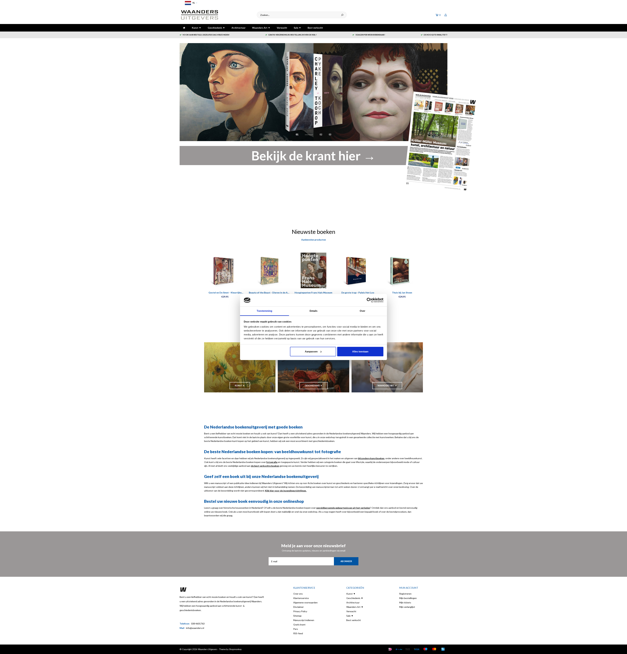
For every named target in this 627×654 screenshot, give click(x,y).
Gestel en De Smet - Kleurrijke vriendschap (225, 292)
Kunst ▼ (196, 27)
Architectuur (239, 27)
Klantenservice (301, 598)
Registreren (405, 593)
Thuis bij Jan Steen (402, 292)
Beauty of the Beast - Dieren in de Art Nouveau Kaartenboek (269, 292)
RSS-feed (298, 633)
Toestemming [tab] (264, 310)
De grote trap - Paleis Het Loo (357, 292)
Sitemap (297, 615)
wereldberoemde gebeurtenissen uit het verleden (343, 507)
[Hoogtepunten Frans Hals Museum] (313, 270)
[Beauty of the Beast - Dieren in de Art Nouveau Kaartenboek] (269, 270)
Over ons (298, 593)
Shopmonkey (235, 649)
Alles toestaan (360, 351)
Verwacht (282, 27)
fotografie (271, 462)
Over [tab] (362, 310)
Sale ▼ (297, 27)
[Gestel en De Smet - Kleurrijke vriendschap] (225, 270)
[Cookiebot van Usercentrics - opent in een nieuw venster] (369, 300)
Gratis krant (299, 624)
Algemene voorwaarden (305, 602)
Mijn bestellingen (408, 598)
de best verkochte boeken (265, 465)
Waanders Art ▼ (261, 27)
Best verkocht (315, 27)
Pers (295, 629)
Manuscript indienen (303, 620)
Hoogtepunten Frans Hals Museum (313, 292)
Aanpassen (311, 351)
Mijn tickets (405, 602)
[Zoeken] (342, 15)
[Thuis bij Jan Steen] (402, 270)
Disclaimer (298, 607)
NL (193, 2)
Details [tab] (314, 310)
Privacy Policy (300, 611)
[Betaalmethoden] (390, 649)
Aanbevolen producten (313, 239)
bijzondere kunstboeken (371, 458)
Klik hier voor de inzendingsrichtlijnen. (285, 490)
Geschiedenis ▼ (216, 27)
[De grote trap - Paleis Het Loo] (357, 270)
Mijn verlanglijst (407, 607)
